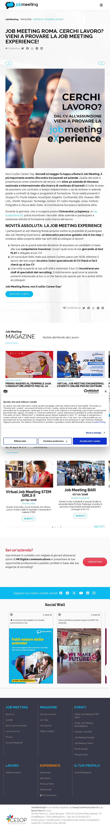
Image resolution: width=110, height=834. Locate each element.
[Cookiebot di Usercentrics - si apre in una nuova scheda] (86, 391)
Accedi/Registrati (14, 742)
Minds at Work (47, 784)
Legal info (36, 823)
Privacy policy (38, 820)
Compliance (92, 820)
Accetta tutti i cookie (90, 441)
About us (10, 714)
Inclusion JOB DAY (83, 731)
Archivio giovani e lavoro (48, 19)
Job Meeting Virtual (83, 743)
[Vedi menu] (101, 5)
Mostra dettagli (93, 433)
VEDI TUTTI (99, 526)
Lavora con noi (13, 731)
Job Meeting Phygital (84, 737)
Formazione (45, 725)
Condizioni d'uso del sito (54, 823)
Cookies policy (53, 820)
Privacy (9, 737)
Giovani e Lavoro (48, 714)
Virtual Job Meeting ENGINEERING (83, 724)
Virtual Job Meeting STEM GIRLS (86, 716)
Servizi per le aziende (16, 725)
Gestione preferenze (53, 441)
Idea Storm (45, 778)
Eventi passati (81, 749)
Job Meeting (11, 19)
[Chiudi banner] (106, 391)
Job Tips (44, 720)
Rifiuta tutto (20, 441)
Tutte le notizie (47, 731)
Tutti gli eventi (81, 754)
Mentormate (46, 789)
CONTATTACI (95, 562)
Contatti (9, 720)
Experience (45, 772)
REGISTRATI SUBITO (19, 294)
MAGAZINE (26, 19)
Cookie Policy (99, 422)
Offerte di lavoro (13, 772)
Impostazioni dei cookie (73, 820)
